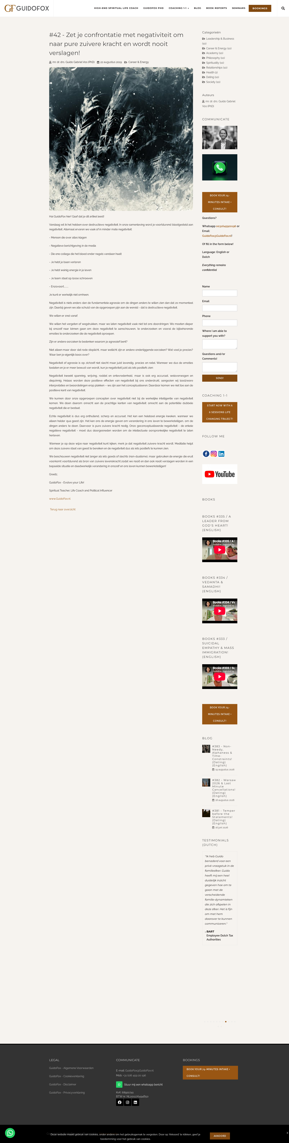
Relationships (216, 67)
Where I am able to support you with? (214, 333)
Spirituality (215, 62)
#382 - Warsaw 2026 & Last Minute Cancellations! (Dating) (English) (224, 788)
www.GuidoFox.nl (59, 498)
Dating (212, 77)
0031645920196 (226, 226)
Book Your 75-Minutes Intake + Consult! (220, 202)
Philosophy (215, 57)
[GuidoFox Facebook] (119, 1102)
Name (206, 286)
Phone (206, 316)
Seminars (238, 8)
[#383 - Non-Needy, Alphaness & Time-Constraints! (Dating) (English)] (207, 749)
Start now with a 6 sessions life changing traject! (219, 412)
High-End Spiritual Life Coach (116, 8)
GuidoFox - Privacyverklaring (67, 1092)
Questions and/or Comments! (213, 356)
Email (205, 301)
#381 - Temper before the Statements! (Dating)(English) (223, 817)
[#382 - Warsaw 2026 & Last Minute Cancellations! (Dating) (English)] (207, 783)
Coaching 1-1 (178, 8)
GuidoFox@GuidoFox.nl (216, 235)
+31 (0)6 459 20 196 (134, 1075)
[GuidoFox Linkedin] (135, 1102)
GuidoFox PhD (153, 8)
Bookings (260, 8)
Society (213, 82)
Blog (197, 8)
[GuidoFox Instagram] (127, 1102)
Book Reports (216, 8)
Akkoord (220, 1136)
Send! (220, 378)
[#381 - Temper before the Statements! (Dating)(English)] (207, 813)
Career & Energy (138, 62)
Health (212, 72)
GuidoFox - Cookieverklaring (66, 1076)
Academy (214, 53)
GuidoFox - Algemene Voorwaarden (71, 1068)
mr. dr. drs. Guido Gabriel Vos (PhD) (73, 62)
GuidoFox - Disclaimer (62, 1084)
